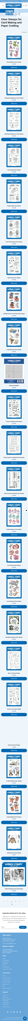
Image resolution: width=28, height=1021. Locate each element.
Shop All (4, 958)
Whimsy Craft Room (7, 977)
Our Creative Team (6, 980)
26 (12, 904)
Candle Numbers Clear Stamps (14, 529)
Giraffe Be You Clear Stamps (14, 852)
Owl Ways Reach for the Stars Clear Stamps (14, 313)
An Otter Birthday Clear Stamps (14, 781)
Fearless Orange (22, 1019)
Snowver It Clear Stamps (14, 745)
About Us (4, 975)
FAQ (3, 986)
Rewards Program (6, 982)
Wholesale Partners (7, 988)
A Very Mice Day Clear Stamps (14, 349)
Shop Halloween (6, 967)
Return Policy (5, 997)
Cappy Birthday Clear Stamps (14, 817)
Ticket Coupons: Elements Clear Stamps (14, 493)
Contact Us (5, 995)
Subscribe (23, 927)
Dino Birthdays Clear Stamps (14, 62)
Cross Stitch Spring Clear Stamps (14, 241)
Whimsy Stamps (11, 1017)
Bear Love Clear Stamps (14, 673)
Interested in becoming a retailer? (10, 950)
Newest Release (6, 960)
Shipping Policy (6, 1002)
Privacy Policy (5, 1004)
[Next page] (16, 904)
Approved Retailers (7, 952)
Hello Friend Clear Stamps (14, 277)
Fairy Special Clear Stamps (14, 169)
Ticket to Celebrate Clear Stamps (14, 421)
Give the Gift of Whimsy (7, 969)
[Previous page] (4, 901)
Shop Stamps (5, 962)
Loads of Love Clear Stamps (14, 709)
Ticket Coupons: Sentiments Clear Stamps (14, 457)
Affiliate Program (6, 984)
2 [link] (11, 901)
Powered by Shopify (6, 1019)
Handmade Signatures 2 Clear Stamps (14, 98)
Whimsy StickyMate (14, 385)
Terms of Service (6, 1006)
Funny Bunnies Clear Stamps (14, 601)
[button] (3, 5)
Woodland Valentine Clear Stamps (14, 637)
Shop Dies (5, 964)
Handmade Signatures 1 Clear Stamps (14, 134)
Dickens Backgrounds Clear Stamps (14, 888)
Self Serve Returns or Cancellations (7, 1000)
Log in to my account (7, 949)
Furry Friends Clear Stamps (14, 565)
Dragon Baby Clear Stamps (14, 205)
